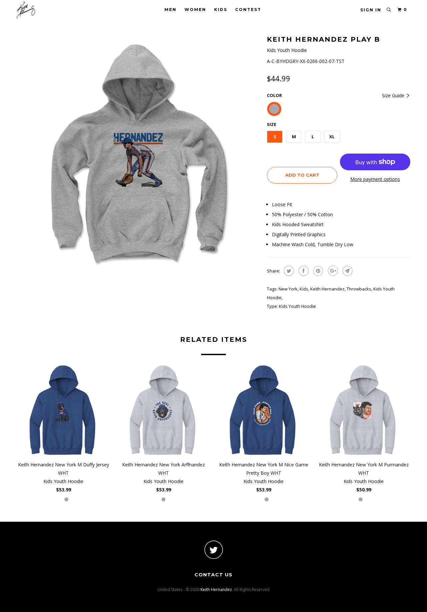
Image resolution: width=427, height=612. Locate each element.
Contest (248, 9)
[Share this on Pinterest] (317, 271)
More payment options (375, 179)
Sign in (370, 9)
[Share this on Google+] (332, 271)
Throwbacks (359, 289)
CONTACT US (213, 575)
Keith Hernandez (327, 289)
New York (288, 289)
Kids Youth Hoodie (297, 306)
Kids (220, 9)
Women (195, 9)
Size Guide (394, 95)
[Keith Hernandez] (51, 10)
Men (170, 9)
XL (332, 137)
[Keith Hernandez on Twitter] (213, 549)
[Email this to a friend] (347, 271)
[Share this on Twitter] (288, 271)
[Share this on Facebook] (303, 271)
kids (304, 289)
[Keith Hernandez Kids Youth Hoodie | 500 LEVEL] (138, 155)
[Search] (389, 9)
